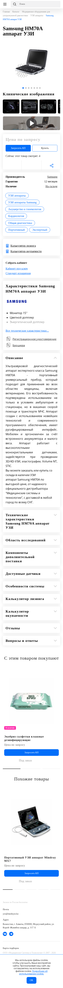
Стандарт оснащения (18, 273)
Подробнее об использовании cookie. (33, 972)
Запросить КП (18, 148)
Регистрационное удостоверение (34, 339)
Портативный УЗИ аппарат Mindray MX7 (30, 859)
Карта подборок (11, 948)
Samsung (52, 176)
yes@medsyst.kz (11, 913)
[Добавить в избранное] (55, 672)
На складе (51, 186)
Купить (45, 148)
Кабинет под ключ (17, 268)
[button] (23, 88)
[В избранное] (11, 165)
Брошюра (19, 345)
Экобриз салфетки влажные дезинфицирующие (24, 738)
